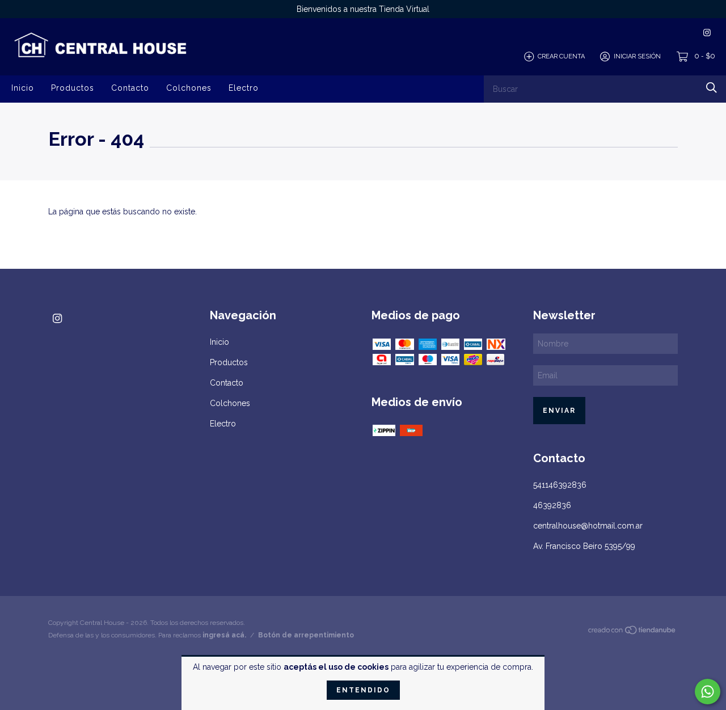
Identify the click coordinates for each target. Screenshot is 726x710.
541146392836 (559, 484)
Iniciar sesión (637, 56)
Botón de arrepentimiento (306, 635)
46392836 (552, 505)
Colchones (189, 87)
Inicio (22, 87)
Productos (72, 87)
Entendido (363, 690)
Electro (244, 87)
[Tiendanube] (632, 632)
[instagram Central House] (707, 32)
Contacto (130, 87)
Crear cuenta (561, 56)
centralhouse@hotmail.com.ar (588, 525)
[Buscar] (711, 88)
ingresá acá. (224, 635)
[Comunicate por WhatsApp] (707, 691)
